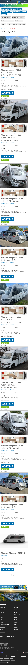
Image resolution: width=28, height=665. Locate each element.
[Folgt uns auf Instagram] (1, 653)
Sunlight (16, 627)
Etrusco (2, 612)
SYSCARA (13, 656)
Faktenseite (13, 660)
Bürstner (3, 607)
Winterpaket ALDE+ (12, 258)
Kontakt (1, 658)
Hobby (2, 617)
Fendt (16, 612)
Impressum (2, 660)
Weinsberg (3, 632)
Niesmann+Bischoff (5, 624)
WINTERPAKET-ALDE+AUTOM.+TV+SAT (11, 73)
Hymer (16, 617)
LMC (2, 622)
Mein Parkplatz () (11, 1)
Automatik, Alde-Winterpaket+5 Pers (11, 138)
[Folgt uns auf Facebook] (3, 653)
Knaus (2, 619)
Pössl (16, 624)
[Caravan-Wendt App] (14, 589)
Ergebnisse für (4, 28)
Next (16, 622)
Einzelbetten (6, 565)
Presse (7, 658)
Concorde (3, 609)
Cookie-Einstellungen (4, 662)
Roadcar (3, 627)
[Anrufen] (7, 1)
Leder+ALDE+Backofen (12, 199)
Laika (16, 619)
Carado (16, 607)
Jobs (5, 658)
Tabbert (16, 629)
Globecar (3, 614)
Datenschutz (7, 660)
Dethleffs (17, 609)
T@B (2, 629)
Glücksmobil (17, 614)
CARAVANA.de (23, 656)
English (26, 652)
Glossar (11, 658)
